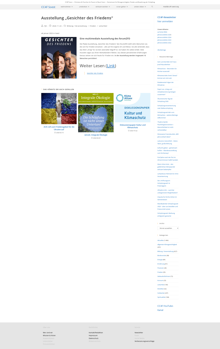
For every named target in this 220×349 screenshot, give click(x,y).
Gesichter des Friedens (95, 73)
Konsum (160, 280)
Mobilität (160, 289)
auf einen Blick (162, 32)
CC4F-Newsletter (166, 17)
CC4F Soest (48, 7)
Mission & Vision (49, 335)
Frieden (93, 26)
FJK (45, 26)
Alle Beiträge (161, 50)
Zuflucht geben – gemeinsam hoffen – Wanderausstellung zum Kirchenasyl (167, 150)
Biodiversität (161, 255)
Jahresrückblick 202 (163, 35)
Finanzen (160, 268)
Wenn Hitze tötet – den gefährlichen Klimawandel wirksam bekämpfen (166, 167)
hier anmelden (165, 21)
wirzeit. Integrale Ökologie (95, 135)
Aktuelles (160, 240)
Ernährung (161, 264)
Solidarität (160, 293)
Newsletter (139, 332)
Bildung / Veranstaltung (77, 26)
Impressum (93, 335)
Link (111, 65)
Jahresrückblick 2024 (164, 37)
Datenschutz (93, 338)
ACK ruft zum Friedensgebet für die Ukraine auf (59, 128)
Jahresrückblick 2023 (164, 40)
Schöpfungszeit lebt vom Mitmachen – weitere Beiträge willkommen (167, 115)
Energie (159, 260)
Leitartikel (103, 26)
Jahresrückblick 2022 (164, 43)
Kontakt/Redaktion (96, 332)
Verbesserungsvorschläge (144, 341)
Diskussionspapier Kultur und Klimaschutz (133, 126)
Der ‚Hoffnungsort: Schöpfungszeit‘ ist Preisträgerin (163, 183)
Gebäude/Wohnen (163, 276)
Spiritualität (161, 297)
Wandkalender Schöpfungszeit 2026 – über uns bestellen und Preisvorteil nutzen (167, 206)
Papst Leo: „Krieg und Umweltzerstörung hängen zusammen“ (166, 92)
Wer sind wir (48, 332)
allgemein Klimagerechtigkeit (167, 244)
